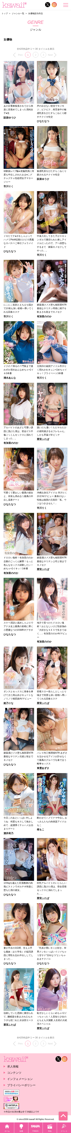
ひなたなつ (43, 121)
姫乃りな (8, 703)
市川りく (8, 186)
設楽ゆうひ (10, 118)
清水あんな (10, 378)
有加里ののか (44, 316)
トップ (5, 13)
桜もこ (40, 829)
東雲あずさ (43, 768)
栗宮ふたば (43, 439)
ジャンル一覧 (18, 13)
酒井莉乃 (8, 833)
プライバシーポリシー (21, 1085)
